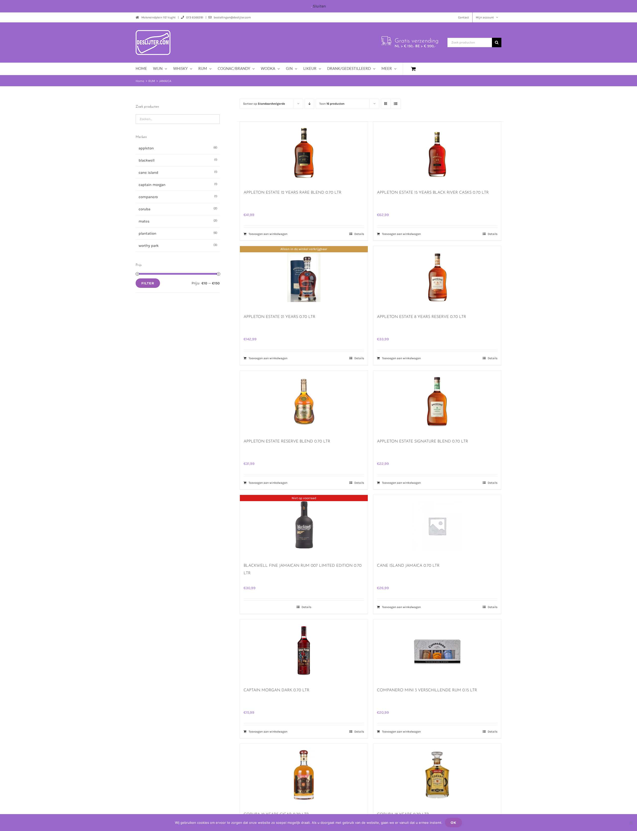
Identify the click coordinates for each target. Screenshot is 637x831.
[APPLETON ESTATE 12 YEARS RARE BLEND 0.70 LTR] (304, 153)
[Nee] (630, 822)
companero (148, 197)
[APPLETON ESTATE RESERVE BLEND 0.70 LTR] (304, 402)
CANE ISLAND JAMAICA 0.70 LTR (408, 566)
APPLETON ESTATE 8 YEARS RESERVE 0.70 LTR (421, 317)
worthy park (149, 245)
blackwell (147, 160)
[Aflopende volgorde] (309, 104)
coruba (144, 209)
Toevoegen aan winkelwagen (268, 234)
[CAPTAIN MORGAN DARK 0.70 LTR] (304, 650)
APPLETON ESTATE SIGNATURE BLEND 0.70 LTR (422, 441)
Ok (453, 823)
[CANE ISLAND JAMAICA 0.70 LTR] (437, 526)
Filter (147, 283)
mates (144, 221)
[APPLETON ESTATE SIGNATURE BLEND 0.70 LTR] (437, 402)
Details (359, 234)
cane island (148, 172)
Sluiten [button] (319, 6)
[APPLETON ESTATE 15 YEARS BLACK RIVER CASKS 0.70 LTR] (437, 153)
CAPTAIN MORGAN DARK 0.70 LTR (276, 690)
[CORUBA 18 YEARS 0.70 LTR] (437, 775)
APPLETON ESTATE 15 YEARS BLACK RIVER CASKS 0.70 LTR (433, 193)
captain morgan (152, 184)
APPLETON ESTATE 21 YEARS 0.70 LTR (279, 317)
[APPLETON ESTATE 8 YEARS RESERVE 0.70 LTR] (437, 277)
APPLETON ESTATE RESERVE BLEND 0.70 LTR (287, 441)
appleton (146, 148)
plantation (147, 233)
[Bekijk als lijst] (395, 104)
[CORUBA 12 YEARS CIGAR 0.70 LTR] (304, 775)
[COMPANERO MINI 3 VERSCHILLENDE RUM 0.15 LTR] (437, 650)
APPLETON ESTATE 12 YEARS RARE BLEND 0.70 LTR (292, 193)
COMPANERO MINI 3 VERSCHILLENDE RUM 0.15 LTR (427, 690)
